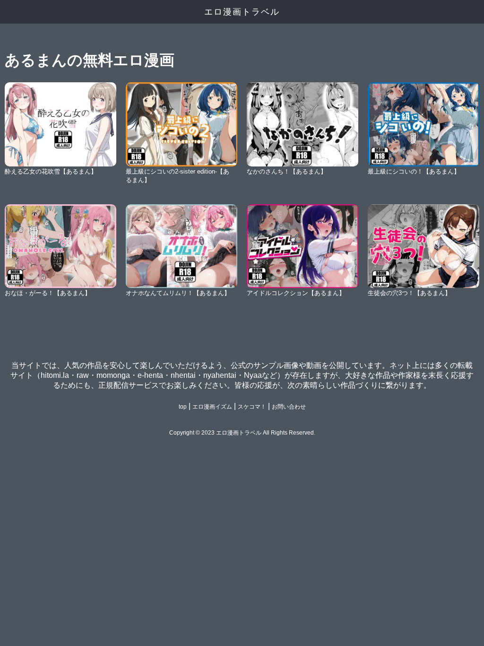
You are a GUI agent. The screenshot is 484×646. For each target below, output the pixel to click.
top (183, 406)
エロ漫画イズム (212, 406)
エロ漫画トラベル (242, 12)
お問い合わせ (289, 406)
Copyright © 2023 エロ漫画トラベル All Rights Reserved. (242, 432)
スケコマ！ (252, 406)
